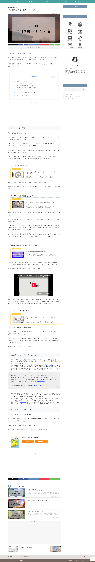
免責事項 (21, 560)
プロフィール (48, 1)
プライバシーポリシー (13, 560)
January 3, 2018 (37, 385)
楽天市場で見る (41, 441)
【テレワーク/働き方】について (25, 85)
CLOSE (53, 76)
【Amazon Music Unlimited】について (27, 87)
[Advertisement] (34, 113)
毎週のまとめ (11, 7)
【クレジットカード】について (25, 89)
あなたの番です (26, 370)
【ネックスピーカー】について (25, 83)
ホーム (16, 1)
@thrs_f (25, 53)
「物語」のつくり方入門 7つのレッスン (32, 437)
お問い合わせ (80, 1)
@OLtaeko (23, 402)
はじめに (32, 1)
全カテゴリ (64, 1)
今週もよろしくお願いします (24, 95)
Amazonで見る (28, 441)
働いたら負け (50, 365)
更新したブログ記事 (22, 81)
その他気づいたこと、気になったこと (26, 92)
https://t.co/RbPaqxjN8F (39, 381)
